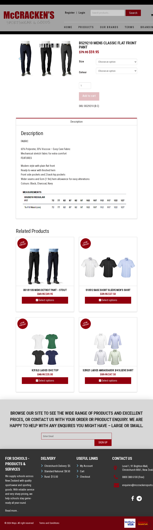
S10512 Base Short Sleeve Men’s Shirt (108, 290)
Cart (82, 471)
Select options (46, 300)
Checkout (85, 476)
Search (133, 13)
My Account (86, 465)
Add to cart (89, 96)
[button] (20, 59)
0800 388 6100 (130, 477)
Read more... (11, 510)
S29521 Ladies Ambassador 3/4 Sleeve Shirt (108, 370)
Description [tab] (77, 121)
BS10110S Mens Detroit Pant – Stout (45, 290)
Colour (83, 72)
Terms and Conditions (49, 523)
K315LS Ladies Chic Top (45, 370)
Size (81, 61)
